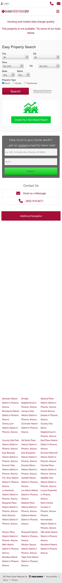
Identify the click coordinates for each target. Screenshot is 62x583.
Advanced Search (42, 90)
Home (7, 83)
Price (4, 62)
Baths (20, 71)
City (4, 53)
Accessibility (51, 576)
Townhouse (31, 83)
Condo (18, 83)
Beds (4, 71)
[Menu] (57, 11)
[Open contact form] (58, 3)
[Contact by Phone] (51, 3)
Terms (5, 580)
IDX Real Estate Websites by (15, 576)
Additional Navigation (31, 216)
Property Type (9, 79)
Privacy (15, 580)
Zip (34, 53)
